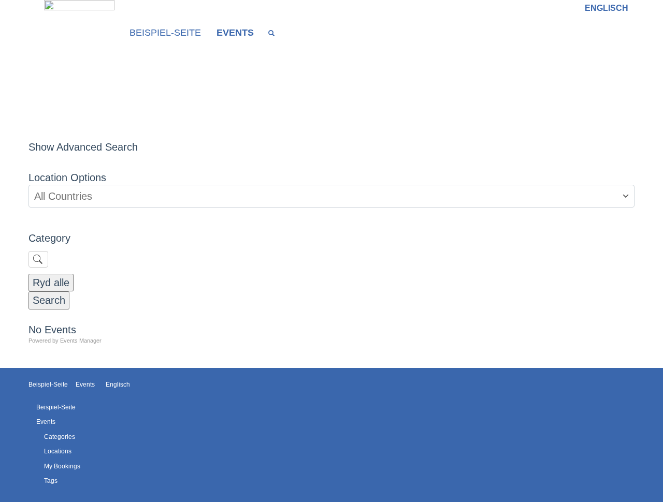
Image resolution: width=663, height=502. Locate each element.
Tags (50, 480)
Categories (59, 436)
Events (235, 32)
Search (49, 300)
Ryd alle (51, 282)
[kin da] (79, 33)
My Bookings (62, 466)
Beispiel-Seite (165, 32)
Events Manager (81, 340)
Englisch (606, 8)
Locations (57, 451)
